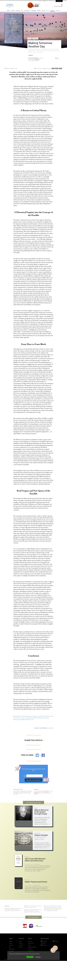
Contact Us (30, 949)
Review (29, 38)
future (16, 68)
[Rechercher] (62, 5)
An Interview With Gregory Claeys (40, 838)
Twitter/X (40, 1)
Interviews (58, 10)
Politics (8, 10)
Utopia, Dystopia (41, 835)
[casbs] (25, 926)
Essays (48, 10)
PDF (53, 68)
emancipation (11, 68)
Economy (18, 10)
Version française (39, 68)
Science (43, 10)
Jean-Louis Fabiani (34, 58)
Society (13, 10)
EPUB (57, 68)
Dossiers (21, 947)
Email (25, 775)
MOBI (60, 68)
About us (30, 941)
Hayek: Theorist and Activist (36, 881)
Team (29, 945)
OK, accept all (30, 957)
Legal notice (30, 943)
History (39, 10)
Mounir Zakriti (29, 885)
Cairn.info (37, 60)
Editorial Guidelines (32, 947)
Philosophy (33, 10)
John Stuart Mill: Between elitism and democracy (35, 859)
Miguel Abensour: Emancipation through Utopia (41, 812)
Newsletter (44, 941)
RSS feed (56, 941)
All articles (52, 1)
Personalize (38, 957)
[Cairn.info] (39, 926)
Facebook (46, 1)
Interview (37, 833)
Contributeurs (31, 951)
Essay (35, 808)
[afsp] (31, 926)
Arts (22, 10)
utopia (7, 68)
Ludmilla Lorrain (29, 864)
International (27, 10)
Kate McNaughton (36, 59)
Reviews (52, 10)
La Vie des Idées (59, 0)
